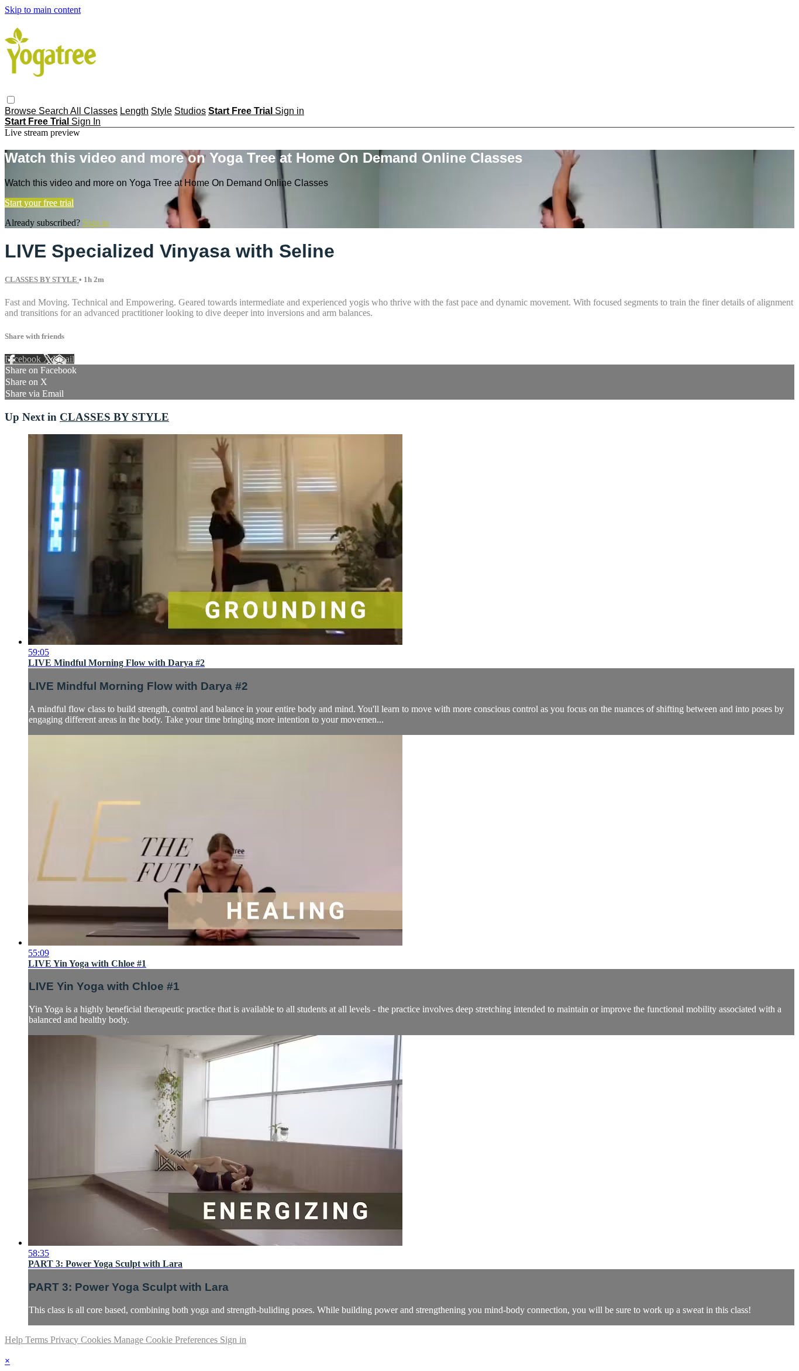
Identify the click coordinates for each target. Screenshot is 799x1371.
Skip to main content (43, 10)
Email (63, 359)
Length (134, 111)
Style (161, 111)
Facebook (24, 359)
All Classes (94, 111)
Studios (190, 111)
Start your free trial (39, 203)
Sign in (289, 111)
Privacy (65, 1340)
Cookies (97, 1340)
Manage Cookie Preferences (166, 1340)
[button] (11, 100)
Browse (22, 111)
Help (15, 1340)
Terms (37, 1340)
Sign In (86, 121)
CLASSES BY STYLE (42, 279)
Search (54, 111)
